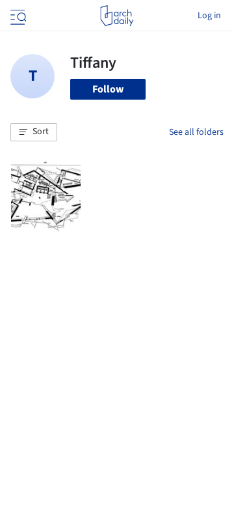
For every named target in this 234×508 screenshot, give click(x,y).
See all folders (196, 132)
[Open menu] (17, 16)
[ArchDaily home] (116, 15)
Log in (209, 15)
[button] (33, 132)
